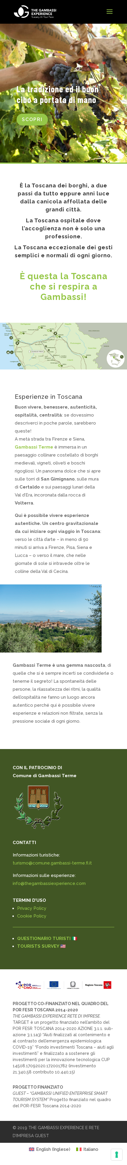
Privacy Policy (31, 908)
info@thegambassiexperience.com (49, 883)
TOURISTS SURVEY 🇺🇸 (41, 946)
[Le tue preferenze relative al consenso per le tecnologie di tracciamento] (116, 1154)
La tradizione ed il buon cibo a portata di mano (58, 94)
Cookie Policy (31, 916)
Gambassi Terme (34, 447)
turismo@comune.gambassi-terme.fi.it (52, 863)
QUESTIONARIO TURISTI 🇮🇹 (47, 938)
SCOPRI (32, 119)
